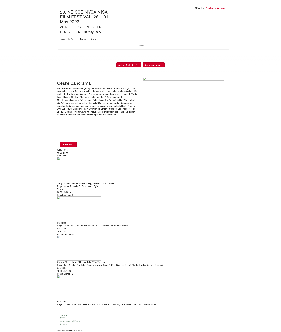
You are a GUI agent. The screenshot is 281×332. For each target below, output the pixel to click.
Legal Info (64, 315)
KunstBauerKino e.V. (215, 7)
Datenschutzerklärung (70, 320)
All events (66, 144)
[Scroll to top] (275, 326)
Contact (63, 323)
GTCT (62, 317)
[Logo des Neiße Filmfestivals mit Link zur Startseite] (141, 8)
